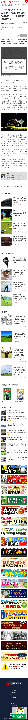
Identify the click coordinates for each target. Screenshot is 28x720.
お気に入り (24, 35)
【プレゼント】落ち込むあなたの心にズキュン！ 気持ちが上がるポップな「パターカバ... (17, 452)
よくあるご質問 (14, 703)
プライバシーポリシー (14, 694)
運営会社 (14, 697)
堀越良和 (18, 27)
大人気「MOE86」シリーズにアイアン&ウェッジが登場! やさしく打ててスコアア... (17, 438)
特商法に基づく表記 (14, 701)
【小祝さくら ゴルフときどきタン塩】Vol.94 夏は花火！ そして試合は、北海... (17, 431)
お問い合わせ (14, 705)
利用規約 (14, 692)
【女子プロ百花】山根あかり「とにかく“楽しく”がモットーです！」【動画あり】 (17, 444)
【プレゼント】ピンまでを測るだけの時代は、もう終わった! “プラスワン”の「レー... (17, 459)
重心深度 (2, 29)
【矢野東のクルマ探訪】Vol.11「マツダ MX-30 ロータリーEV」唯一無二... (16, 411)
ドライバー (13, 27)
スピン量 (9, 27)
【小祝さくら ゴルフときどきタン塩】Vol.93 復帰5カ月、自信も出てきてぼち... (16, 418)
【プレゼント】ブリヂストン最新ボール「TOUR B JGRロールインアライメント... (17, 424)
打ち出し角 (23, 27)
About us (14, 690)
